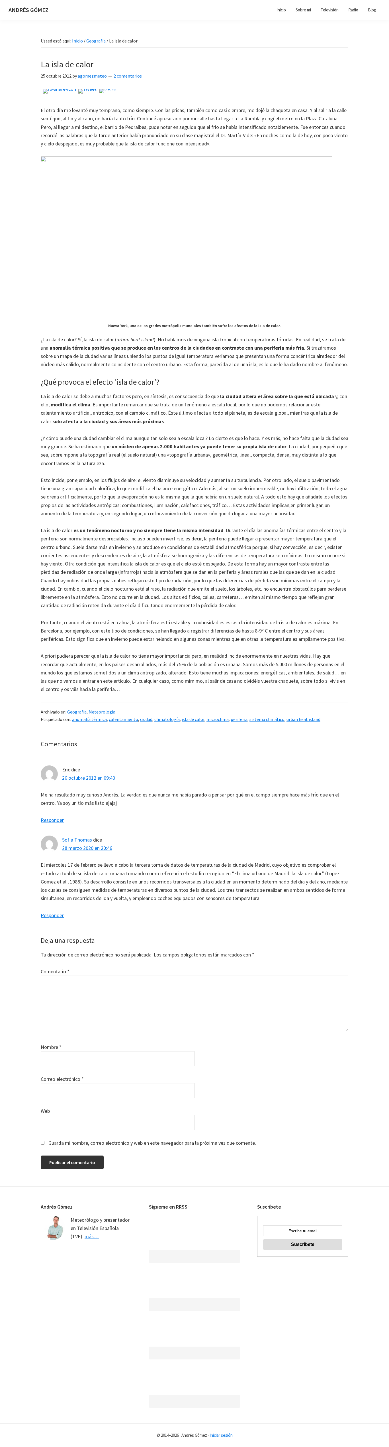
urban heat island (303, 719)
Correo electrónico (62, 1079)
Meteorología (102, 712)
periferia (239, 719)
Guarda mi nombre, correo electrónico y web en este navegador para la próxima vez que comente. (152, 1143)
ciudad (146, 719)
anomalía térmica (89, 719)
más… (92, 1236)
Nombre (51, 1047)
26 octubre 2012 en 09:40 (88, 778)
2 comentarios (128, 76)
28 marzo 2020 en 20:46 (87, 848)
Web (45, 1111)
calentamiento (123, 719)
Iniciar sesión (221, 1435)
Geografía (77, 712)
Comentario (55, 971)
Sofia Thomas (77, 839)
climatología (167, 719)
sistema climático (266, 719)
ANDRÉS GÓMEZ (28, 9)
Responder (52, 820)
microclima (217, 719)
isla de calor (193, 719)
